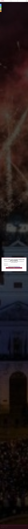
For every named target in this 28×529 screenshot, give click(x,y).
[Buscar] (17, 1)
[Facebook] (0, 4)
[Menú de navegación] (26, 1)
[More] (0, 11)
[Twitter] (0, 5)
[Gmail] (0, 8)
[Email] (0, 10)
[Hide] (0, 12)
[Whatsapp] (0, 7)
